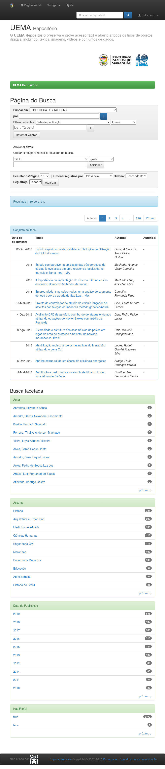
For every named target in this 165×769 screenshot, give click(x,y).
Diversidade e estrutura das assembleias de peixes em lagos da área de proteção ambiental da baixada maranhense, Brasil (70, 334)
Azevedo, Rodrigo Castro (29, 482)
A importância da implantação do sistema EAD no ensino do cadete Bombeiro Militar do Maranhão (71, 282)
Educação (19, 568)
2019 (16, 614)
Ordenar (119, 176)
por (15, 116)
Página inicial (32, 5)
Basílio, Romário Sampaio (29, 424)
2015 (16, 647)
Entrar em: (148, 15)
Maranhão (19, 552)
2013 (16, 655)
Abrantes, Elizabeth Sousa (30, 408)
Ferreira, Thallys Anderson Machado (36, 432)
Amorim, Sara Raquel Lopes (31, 457)
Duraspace (110, 759)
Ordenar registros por (68, 176)
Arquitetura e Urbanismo (28, 519)
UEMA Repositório (25, 85)
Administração (22, 577)
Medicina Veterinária (26, 527)
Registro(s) (21, 182)
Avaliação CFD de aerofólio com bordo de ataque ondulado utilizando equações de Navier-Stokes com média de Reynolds (73, 318)
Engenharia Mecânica (27, 560)
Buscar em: (21, 110)
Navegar (52, 5)
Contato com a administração (138, 759)
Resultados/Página (26, 176)
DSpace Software (61, 759)
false (16, 725)
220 (138, 218)
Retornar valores (26, 135)
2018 (16, 622)
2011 (16, 680)
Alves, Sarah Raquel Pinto (29, 449)
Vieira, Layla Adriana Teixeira (32, 441)
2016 (16, 638)
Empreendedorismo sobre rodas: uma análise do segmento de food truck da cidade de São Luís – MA (73, 293)
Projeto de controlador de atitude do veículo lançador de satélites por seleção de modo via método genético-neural (72, 305)
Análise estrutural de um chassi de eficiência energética (70, 361)
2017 (16, 630)
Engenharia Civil (23, 544)
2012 (16, 663)
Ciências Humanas (25, 535)
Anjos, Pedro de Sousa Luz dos (33, 465)
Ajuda (70, 5)
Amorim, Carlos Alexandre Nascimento (38, 416)
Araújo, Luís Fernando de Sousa (34, 474)
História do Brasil (24, 585)
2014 (16, 671)
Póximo (150, 218)
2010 (16, 688)
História (18, 511)
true (15, 717)
